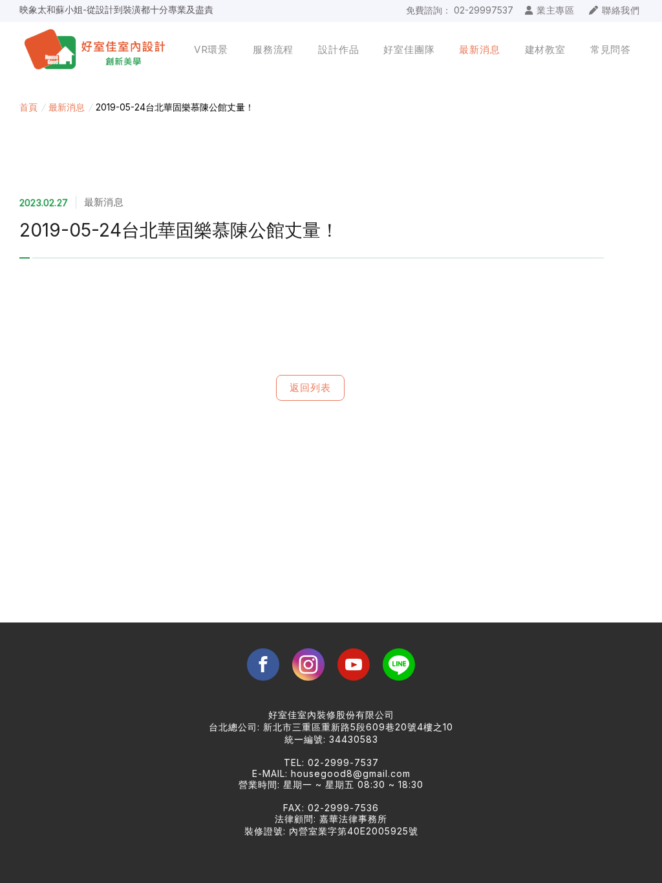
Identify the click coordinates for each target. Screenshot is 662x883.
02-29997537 (483, 10)
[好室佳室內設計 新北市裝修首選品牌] (97, 49)
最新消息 (66, 106)
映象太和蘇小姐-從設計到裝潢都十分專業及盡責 (116, 6)
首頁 (28, 106)
